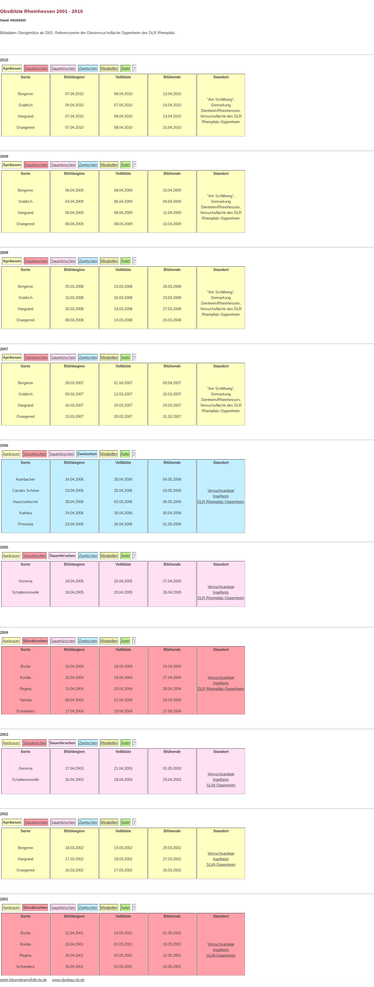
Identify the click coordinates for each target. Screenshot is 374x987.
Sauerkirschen (63, 68)
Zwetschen (88, 68)
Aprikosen (11, 454)
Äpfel (125, 68)
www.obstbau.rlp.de (68, 980)
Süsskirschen (36, 68)
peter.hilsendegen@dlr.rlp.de (23, 980)
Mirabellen (109, 68)
